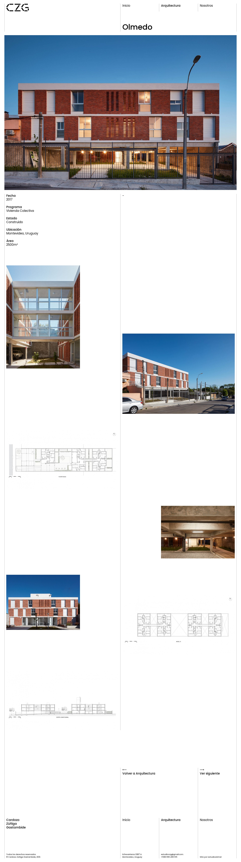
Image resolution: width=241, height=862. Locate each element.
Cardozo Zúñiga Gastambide (16, 823)
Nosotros (206, 6)
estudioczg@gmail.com (172, 854)
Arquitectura (170, 6)
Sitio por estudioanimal (210, 857)
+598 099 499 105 (169, 857)
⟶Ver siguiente (210, 771)
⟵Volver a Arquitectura (138, 771)
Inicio (126, 6)
